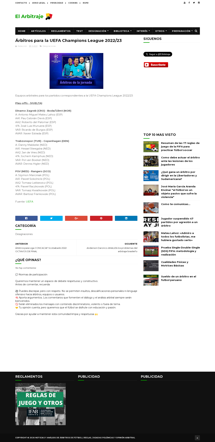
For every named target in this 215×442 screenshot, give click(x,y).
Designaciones (49, 46)
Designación (97, 31)
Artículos (38, 31)
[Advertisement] (139, 16)
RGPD (86, 3)
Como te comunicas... (175, 204)
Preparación (181, 31)
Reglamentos (61, 31)
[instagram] (199, 2)
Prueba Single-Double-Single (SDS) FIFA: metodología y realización (180, 251)
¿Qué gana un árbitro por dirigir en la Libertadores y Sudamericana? (179, 175)
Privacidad (56, 3)
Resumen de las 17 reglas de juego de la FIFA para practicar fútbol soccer (180, 146)
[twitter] (194, 2)
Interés (142, 31)
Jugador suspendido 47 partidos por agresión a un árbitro (179, 222)
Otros (160, 31)
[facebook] (189, 2)
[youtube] (185, 2)
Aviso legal (38, 3)
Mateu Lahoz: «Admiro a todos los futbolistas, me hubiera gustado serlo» (178, 236)
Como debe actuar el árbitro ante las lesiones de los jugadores (180, 161)
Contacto (21, 3)
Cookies (73, 3)
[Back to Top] (197, 437)
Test (79, 31)
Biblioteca (121, 31)
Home (22, 31)
